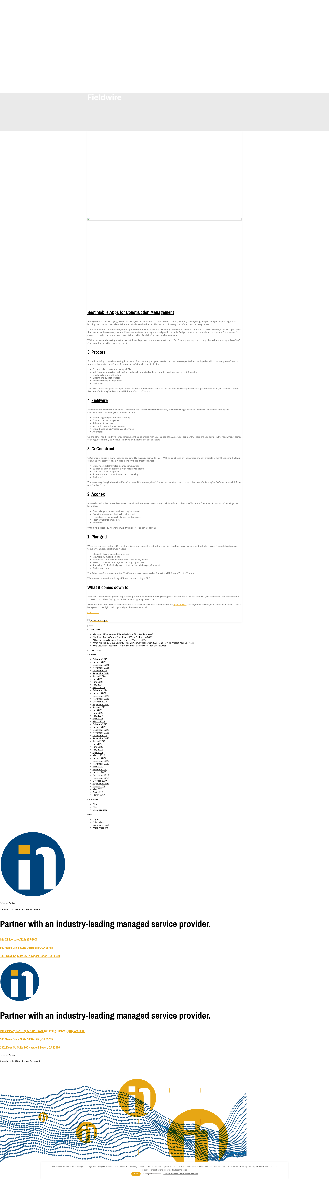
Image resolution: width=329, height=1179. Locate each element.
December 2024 (101, 664)
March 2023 (99, 721)
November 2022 (101, 732)
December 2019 (101, 775)
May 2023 (98, 715)
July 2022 (97, 744)
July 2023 (97, 710)
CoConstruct (103, 449)
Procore (99, 352)
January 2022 (99, 758)
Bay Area (101, 50)
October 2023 (100, 701)
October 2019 (100, 780)
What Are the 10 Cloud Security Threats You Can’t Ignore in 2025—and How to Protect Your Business (143, 642)
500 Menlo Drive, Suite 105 (15, 948)
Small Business (103, 56)
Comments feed (101, 824)
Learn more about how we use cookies (180, 1173)
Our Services (100, 17)
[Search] (99, 625)
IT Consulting (102, 31)
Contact (98, 79)
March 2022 (99, 755)
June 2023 (98, 712)
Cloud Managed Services (106, 25)
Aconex (98, 494)
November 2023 (101, 698)
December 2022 (101, 729)
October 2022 (100, 735)
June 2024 (98, 681)
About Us (98, 65)
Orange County (103, 45)
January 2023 (99, 727)
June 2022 (98, 746)
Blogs (95, 807)
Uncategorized (100, 809)
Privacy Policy (7, 903)
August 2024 (99, 676)
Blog (99, 67)
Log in (96, 819)
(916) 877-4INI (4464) (32, 1031)
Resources (101, 70)
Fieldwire (100, 400)
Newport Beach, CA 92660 (44, 956)
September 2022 (101, 738)
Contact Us (93, 612)
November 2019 (101, 777)
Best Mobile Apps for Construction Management (130, 312)
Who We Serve (101, 53)
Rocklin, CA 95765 (42, 948)
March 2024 (99, 687)
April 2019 (98, 792)
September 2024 (101, 673)
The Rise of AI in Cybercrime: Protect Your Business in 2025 (122, 637)
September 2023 (101, 704)
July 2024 (97, 679)
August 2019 (99, 786)
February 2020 (100, 769)
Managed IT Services (105, 19)
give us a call (180, 604)
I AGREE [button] (136, 1174)
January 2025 (99, 662)
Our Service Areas (103, 36)
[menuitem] (167, 25)
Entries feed (99, 822)
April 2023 (98, 718)
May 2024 (98, 684)
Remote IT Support (104, 22)
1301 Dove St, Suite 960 (14, 956)
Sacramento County (104, 42)
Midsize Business (104, 59)
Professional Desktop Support (108, 34)
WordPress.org (100, 827)
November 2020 (101, 763)
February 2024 (100, 690)
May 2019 (98, 789)
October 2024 (100, 670)
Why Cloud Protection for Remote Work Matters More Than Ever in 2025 (129, 645)
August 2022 (99, 741)
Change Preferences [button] (152, 1173)
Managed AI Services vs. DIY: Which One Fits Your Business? (123, 634)
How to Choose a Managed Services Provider (113, 73)
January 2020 (99, 772)
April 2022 (98, 752)
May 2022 (98, 749)
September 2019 (101, 783)
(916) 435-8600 (28, 939)
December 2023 (101, 695)
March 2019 (99, 794)
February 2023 (100, 724)
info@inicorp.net (10, 939)
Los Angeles (102, 48)
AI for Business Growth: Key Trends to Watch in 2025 (119, 639)
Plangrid (99, 537)
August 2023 (99, 707)
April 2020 (98, 766)
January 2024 (99, 693)
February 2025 (100, 659)
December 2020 (101, 760)
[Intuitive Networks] (164, 6)
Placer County (102, 39)
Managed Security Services (107, 28)
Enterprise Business (105, 62)
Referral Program (104, 76)
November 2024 (101, 667)
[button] (164, 219)
